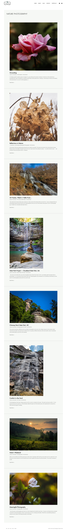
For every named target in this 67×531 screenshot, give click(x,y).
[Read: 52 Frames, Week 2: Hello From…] (33, 179)
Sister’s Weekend (15, 453)
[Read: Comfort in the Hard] (26, 370)
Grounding (13, 73)
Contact (48, 3)
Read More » (12, 82)
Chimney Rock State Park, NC (19, 325)
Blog (44, 3)
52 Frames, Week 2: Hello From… (21, 198)
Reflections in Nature (16, 143)
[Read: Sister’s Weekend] (33, 434)
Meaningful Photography (24, 145)
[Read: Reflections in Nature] (33, 116)
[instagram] (62, 3)
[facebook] (60, 3)
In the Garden (19, 74)
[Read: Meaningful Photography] (33, 488)
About (39, 3)
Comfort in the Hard (16, 398)
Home (35, 3)
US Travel (23, 272)
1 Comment (12, 145)
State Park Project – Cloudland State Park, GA (25, 271)
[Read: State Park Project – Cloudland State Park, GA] (26, 243)
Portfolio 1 (54, 3)
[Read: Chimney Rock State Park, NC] (33, 306)
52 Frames (19, 199)
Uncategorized (19, 327)
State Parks (23, 199)
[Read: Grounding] (33, 46)
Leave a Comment (13, 74)
